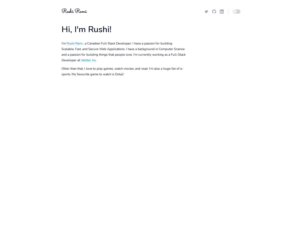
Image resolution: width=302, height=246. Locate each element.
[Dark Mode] (236, 11)
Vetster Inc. (88, 60)
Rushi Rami (75, 43)
